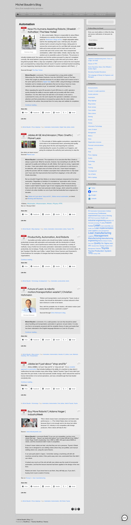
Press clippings (36, 127)
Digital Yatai (47, 81)
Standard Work (95, 245)
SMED (111, 243)
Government (97, 218)
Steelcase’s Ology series (54, 39)
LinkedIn (93, 198)
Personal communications (95, 145)
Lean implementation (103, 228)
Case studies (92, 110)
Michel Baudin (27, 127)
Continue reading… (31, 105)
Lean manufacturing (99, 232)
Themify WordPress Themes (39, 522)
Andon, (50, 203)
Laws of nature (92, 129)
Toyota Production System (99, 251)
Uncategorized (43, 281)
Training (90, 167)
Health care (104, 218)
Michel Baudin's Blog (23, 519)
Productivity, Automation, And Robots (48, 237)
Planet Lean (31, 154)
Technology (35, 281)
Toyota (69, 229)
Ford (59, 403)
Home (17, 14)
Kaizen (108, 223)
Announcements (93, 88)
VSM (98, 253)
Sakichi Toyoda (69, 403)
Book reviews (92, 107)
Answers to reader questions (96, 91)
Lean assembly (105, 226)
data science (102, 215)
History (90, 123)
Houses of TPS (92, 64)
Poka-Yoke (91, 243)
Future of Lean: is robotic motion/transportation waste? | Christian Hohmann (46, 292)
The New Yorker (37, 70)
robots (72, 127)
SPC (89, 246)
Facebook (94, 191)
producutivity (61, 281)
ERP (89, 218)
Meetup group (100, 14)
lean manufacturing (39, 478)
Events (90, 120)
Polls (89, 152)
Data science (92, 113)
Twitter (93, 188)
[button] (124, 518)
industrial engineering (97, 220)
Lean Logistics (93, 230)
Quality (90, 158)
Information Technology (95, 126)
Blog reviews (35, 354)
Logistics (91, 236)
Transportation (34, 356)
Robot (64, 501)
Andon (45, 229)
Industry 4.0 (61, 354)
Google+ (93, 195)
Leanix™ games (79, 14)
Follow (92, 44)
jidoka (68, 127)
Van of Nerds (92, 174)
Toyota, (56, 203)
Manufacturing (94, 238)
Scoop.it (28, 478)
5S (89, 211)
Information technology (93, 223)
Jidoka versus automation (60, 196)
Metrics (90, 136)
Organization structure (94, 142)
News (89, 139)
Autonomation (55, 127)
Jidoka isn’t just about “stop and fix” (39, 196)
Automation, (32, 203)
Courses (68, 14)
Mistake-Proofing (107, 240)
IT (100, 223)
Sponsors (90, 14)
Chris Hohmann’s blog (58, 313)
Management (92, 132)
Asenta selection (93, 94)
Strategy (102, 246)
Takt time (98, 248)
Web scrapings (92, 177)
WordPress (26, 522)
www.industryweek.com (33, 431)
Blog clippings (36, 229)
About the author (33, 14)
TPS (60, 203)
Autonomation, (41, 203)
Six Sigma (105, 243)
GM (61, 501)
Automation (47, 127)
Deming (90, 116)
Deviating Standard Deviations (97, 72)
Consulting (58, 14)
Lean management (103, 230)
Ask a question (47, 14)
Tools (89, 164)
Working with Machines (35, 198)
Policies (90, 148)
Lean (70, 354)
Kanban (90, 226)
